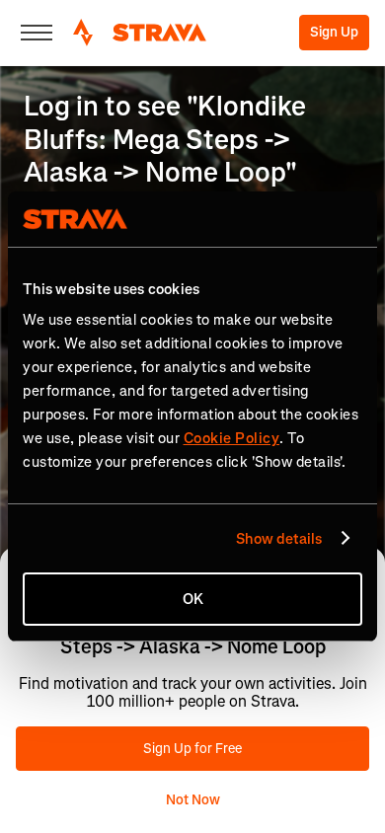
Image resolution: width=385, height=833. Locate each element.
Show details (279, 539)
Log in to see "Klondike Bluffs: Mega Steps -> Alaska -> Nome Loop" (165, 139)
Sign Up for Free (192, 748)
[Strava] (139, 32)
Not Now (193, 800)
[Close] (36, 32)
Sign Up (334, 32)
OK (193, 599)
